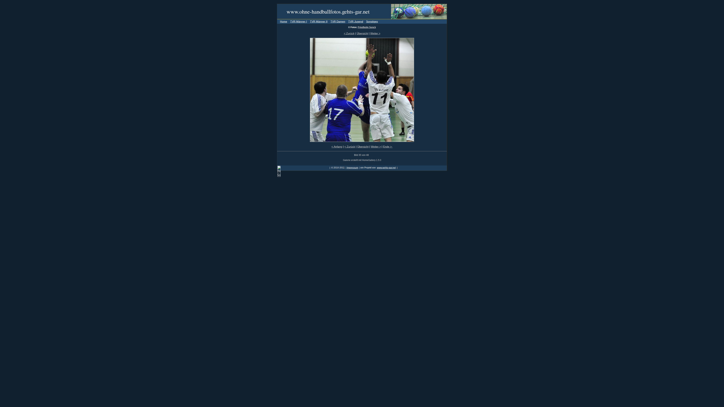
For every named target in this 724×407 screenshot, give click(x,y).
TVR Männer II (318, 21)
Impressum (352, 168)
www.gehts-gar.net (386, 168)
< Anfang (336, 146)
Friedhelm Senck (367, 27)
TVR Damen (338, 21)
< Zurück (349, 33)
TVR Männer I (298, 21)
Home (283, 21)
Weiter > (375, 33)
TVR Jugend (355, 21)
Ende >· (388, 146)
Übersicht (362, 33)
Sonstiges (372, 21)
